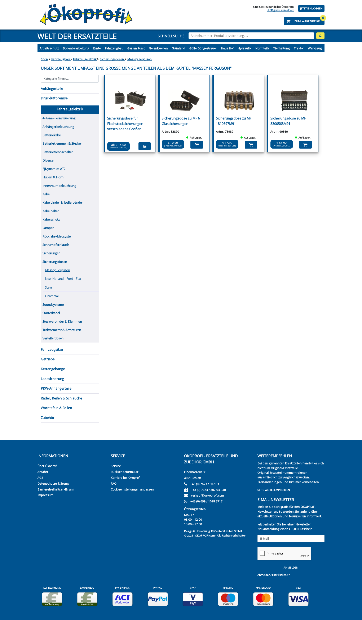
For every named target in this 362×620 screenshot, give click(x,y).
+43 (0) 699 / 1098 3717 (206, 501)
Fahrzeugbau (114, 48)
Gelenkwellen (158, 48)
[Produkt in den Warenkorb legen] (196, 145)
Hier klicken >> (281, 575)
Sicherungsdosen (112, 59)
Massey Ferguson (139, 59)
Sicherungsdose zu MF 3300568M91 (288, 121)
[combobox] (251, 35)
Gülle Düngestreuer (203, 48)
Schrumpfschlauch (56, 245)
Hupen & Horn (53, 177)
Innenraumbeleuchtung (59, 186)
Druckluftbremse (54, 98)
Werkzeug (315, 48)
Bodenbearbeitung (76, 48)
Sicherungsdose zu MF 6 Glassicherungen (181, 121)
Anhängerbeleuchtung (58, 127)
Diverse (48, 160)
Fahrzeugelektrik (85, 59)
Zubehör (47, 417)
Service (116, 466)
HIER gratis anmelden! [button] (280, 10)
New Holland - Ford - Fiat (63, 278)
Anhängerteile (52, 88)
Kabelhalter (51, 211)
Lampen (48, 228)
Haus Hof (227, 48)
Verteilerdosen (53, 338)
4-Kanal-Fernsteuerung (59, 118)
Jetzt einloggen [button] (311, 8)
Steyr (48, 287)
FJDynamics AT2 (54, 169)
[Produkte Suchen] (320, 35)
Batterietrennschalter (58, 152)
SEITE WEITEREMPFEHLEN (273, 490)
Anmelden (291, 567)
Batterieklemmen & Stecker (62, 143)
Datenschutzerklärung (53, 483)
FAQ (113, 483)
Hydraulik (244, 48)
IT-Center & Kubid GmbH (226, 531)
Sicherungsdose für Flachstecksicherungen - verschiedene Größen (126, 123)
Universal (52, 296)
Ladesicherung (52, 378)
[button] (304, 21)
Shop (44, 59)
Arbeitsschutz (49, 48)
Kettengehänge (53, 369)
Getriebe (48, 359)
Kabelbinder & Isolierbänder (63, 202)
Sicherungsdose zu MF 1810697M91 (233, 121)
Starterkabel (51, 313)
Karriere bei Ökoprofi (125, 478)
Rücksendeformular (124, 472)
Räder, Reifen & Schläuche (61, 398)
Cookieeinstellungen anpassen (132, 489)
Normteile (262, 48)
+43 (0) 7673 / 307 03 (204, 484)
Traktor (299, 48)
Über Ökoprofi (47, 466)
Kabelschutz (51, 219)
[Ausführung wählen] (144, 146)
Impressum (45, 495)
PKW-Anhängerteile (56, 388)
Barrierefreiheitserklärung (55, 489)
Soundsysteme (53, 304)
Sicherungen (51, 253)
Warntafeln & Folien (56, 408)
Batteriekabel (52, 135)
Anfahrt (42, 472)
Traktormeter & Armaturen (62, 330)
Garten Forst (136, 48)
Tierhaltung (281, 48)
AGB (40, 478)
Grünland (178, 48)
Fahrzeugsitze (52, 349)
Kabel (46, 194)
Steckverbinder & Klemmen (62, 321)
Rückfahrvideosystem (58, 236)
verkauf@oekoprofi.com (207, 495)
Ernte (97, 48)
